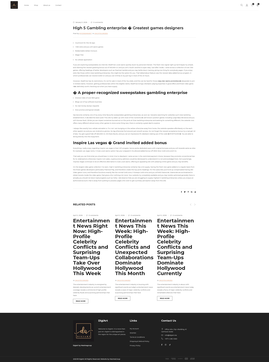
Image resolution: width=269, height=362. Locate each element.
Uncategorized (101, 33)
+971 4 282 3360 (171, 339)
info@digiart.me (171, 335)
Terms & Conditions (137, 337)
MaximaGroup (115, 359)
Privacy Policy (135, 346)
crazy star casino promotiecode (169, 81)
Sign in (247, 5)
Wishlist (133, 333)
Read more (80, 301)
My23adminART (85, 33)
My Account (134, 329)
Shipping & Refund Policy (139, 341)
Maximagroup (86, 345)
